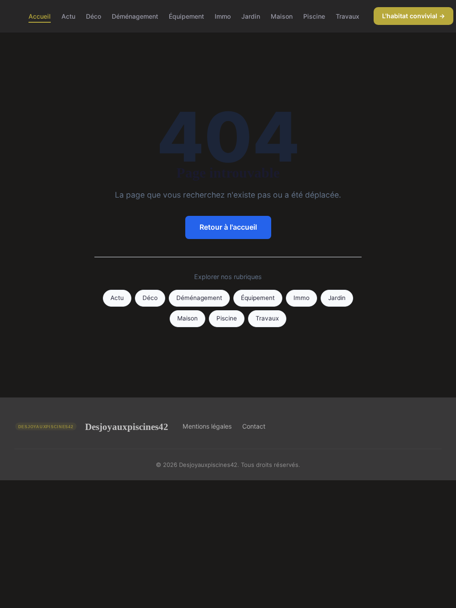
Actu (68, 16)
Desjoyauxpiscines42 (126, 427)
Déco (93, 16)
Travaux (347, 16)
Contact (253, 426)
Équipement (186, 16)
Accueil (39, 16)
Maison (282, 16)
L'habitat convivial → (413, 16)
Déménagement (135, 16)
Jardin (250, 16)
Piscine (314, 16)
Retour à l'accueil (228, 227)
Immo (223, 16)
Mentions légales (207, 426)
